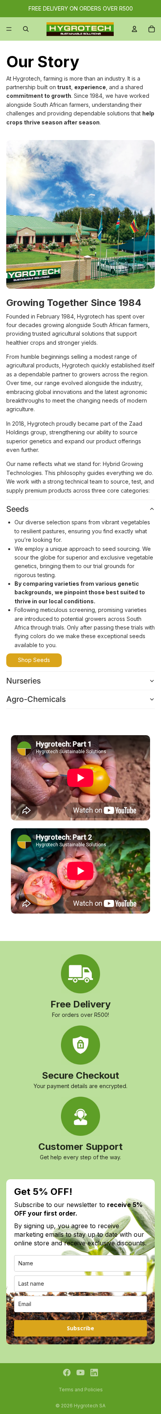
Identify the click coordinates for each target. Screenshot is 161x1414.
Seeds (17, 509)
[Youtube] (80, 1372)
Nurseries (23, 680)
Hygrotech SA (90, 1406)
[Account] (134, 29)
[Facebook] (67, 1372)
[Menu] (9, 29)
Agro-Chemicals (36, 699)
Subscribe (80, 1328)
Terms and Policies (81, 1389)
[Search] (25, 29)
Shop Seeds (34, 660)
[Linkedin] (94, 1372)
